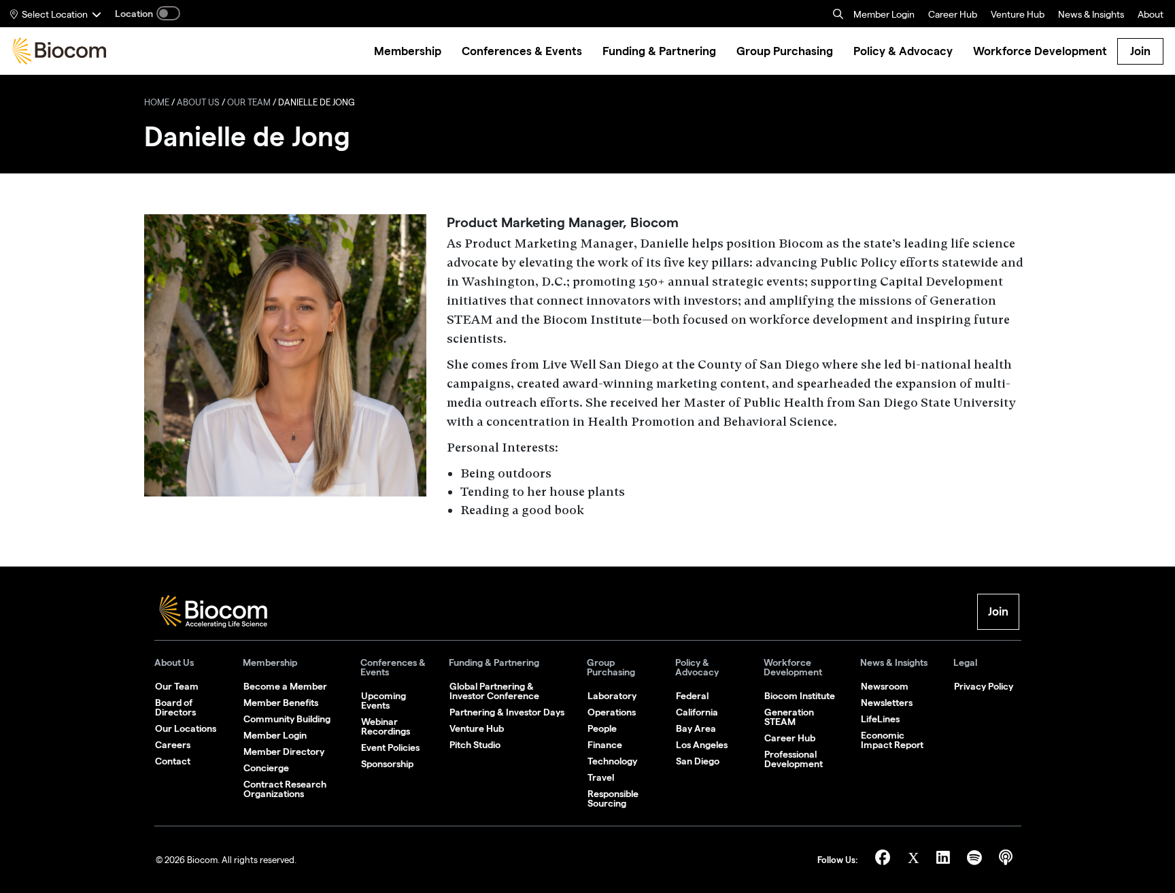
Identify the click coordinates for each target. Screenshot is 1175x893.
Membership (270, 663)
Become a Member (285, 686)
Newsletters (887, 702)
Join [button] (998, 611)
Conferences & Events (393, 667)
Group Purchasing (611, 667)
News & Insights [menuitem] (1091, 15)
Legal (965, 663)
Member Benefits (280, 702)
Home (156, 103)
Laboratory (612, 696)
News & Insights (893, 663)
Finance (605, 744)
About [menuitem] (1150, 15)
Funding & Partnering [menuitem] (659, 51)
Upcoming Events (383, 700)
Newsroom (884, 686)
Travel (601, 777)
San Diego (697, 761)
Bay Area (696, 728)
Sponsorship (387, 764)
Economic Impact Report (892, 739)
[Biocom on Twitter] (915, 860)
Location (134, 13)
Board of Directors (175, 707)
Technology (612, 761)
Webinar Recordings (385, 726)
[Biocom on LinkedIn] (944, 860)
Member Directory (283, 751)
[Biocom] (59, 51)
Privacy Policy (983, 686)
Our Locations (185, 728)
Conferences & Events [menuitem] (522, 51)
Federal (692, 696)
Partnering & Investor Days (506, 712)
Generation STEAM (789, 716)
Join (1140, 51)
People (602, 728)
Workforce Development (793, 667)
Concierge (266, 768)
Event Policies (390, 747)
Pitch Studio (474, 744)
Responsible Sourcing (613, 798)
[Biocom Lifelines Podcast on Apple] (1005, 860)
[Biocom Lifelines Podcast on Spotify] (976, 860)
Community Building (286, 719)
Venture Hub (1017, 15)
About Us (198, 103)
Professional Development (793, 759)
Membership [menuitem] (407, 51)
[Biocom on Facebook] (884, 860)
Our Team (249, 103)
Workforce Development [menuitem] (1040, 51)
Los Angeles (702, 744)
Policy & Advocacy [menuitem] (903, 51)
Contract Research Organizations (284, 788)
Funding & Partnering (494, 663)
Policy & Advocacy (697, 667)
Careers (172, 744)
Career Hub (952, 15)
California (697, 712)
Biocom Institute (799, 696)
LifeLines (880, 719)
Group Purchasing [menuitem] (784, 51)
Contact (172, 761)
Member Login (884, 15)
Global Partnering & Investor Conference (494, 691)
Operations (612, 712)
